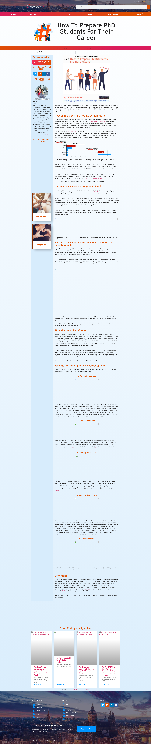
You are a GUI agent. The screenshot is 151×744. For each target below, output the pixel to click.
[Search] (148, 7)
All (45, 48)
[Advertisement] (41, 168)
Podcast (33, 14)
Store (70, 14)
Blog (52, 14)
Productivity (65, 48)
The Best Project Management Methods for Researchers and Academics (40, 671)
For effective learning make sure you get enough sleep (86, 670)
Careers (104, 48)
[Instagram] (40, 74)
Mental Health (78, 48)
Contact (90, 14)
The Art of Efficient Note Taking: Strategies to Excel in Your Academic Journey (109, 671)
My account (135, 2)
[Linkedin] (44, 74)
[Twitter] (35, 74)
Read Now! (37, 685)
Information (112, 14)
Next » (87, 689)
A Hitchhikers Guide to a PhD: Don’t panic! (64, 660)
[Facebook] (48, 74)
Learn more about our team (42, 134)
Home (13, 14)
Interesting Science (91, 48)
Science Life (54, 48)
